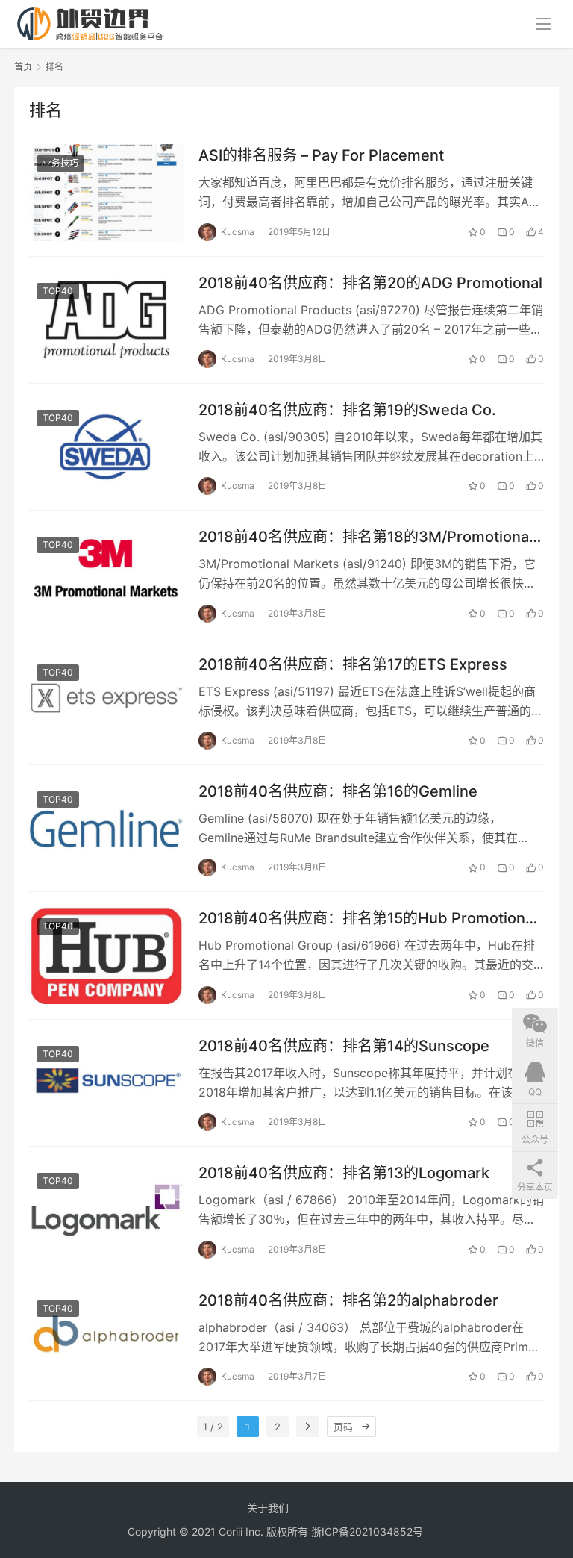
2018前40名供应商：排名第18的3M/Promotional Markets (365, 537)
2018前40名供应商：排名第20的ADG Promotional (370, 283)
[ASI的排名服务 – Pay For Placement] (106, 192)
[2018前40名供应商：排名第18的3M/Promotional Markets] (106, 574)
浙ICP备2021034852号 (367, 1531)
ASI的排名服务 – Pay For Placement (321, 155)
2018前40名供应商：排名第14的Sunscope (343, 1046)
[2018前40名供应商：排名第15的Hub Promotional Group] (106, 955)
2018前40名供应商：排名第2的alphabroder (348, 1300)
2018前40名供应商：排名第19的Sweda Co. (347, 410)
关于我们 (268, 1507)
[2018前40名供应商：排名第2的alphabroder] (106, 1337)
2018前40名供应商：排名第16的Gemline (338, 791)
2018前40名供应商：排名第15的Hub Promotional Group (367, 918)
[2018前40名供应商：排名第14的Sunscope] (106, 1083)
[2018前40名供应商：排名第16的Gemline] (106, 828)
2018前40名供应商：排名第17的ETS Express (352, 664)
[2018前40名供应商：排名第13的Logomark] (106, 1210)
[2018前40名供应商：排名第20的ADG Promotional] (106, 320)
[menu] (543, 23)
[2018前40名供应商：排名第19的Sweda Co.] (106, 447)
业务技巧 (60, 163)
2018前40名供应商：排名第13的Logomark (343, 1173)
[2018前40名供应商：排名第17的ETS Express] (106, 701)
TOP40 (58, 290)
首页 (23, 66)
